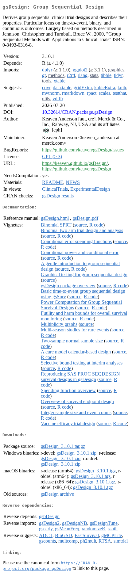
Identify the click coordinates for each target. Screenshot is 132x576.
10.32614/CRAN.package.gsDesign (77, 112)
